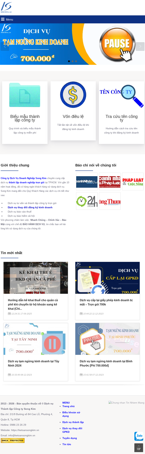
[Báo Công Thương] (110, 201)
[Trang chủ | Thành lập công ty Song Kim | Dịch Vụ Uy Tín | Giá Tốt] (7, 13)
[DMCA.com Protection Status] (13, 442)
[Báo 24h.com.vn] (87, 201)
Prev (5, 47)
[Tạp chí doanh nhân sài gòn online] (87, 181)
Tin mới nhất (11, 253)
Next (140, 47)
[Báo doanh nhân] (110, 181)
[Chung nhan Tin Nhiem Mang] (126, 402)
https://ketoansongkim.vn (25, 430)
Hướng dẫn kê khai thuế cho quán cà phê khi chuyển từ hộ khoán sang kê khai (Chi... (33, 304)
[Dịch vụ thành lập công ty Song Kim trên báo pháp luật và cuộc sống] (133, 181)
